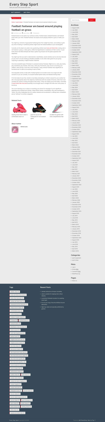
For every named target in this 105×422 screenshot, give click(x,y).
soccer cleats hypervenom (18, 397)
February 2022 (76, 147)
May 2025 (75, 61)
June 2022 (75, 138)
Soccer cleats (15, 394)
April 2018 (75, 248)
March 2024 (75, 92)
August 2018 (75, 240)
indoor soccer (15, 330)
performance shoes (16, 371)
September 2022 (76, 131)
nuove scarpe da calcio (17, 365)
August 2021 (75, 160)
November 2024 (76, 74)
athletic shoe (14, 291)
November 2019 (76, 206)
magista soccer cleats (17, 342)
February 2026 (76, 41)
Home (13, 22)
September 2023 (76, 105)
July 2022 (74, 136)
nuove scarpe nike (16, 368)
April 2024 (75, 89)
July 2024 (75, 83)
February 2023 (76, 120)
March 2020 (75, 198)
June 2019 (75, 217)
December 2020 (76, 178)
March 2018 (75, 251)
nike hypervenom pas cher (18, 352)
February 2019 (76, 226)
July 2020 (75, 189)
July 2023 (75, 109)
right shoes (26, 374)
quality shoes (14, 374)
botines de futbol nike (17, 301)
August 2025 (75, 54)
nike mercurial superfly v (17, 362)
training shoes (26, 406)
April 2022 (75, 142)
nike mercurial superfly (17, 358)
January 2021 (75, 176)
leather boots (14, 336)
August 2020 (75, 187)
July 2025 (75, 56)
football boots (24, 320)
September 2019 (76, 211)
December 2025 (76, 45)
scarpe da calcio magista (18, 381)
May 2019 (75, 220)
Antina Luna (18, 33)
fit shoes (13, 320)
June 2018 (75, 244)
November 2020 (76, 180)
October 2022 (76, 129)
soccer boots (28, 390)
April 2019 (75, 222)
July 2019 (74, 215)
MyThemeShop (83, 420)
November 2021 (76, 153)
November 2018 (76, 233)
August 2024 (75, 81)
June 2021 (75, 164)
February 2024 (76, 94)
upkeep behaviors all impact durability (51, 291)
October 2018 (76, 235)
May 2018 (75, 246)
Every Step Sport (23, 4)
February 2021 (76, 173)
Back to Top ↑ (92, 420)
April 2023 (75, 116)
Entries (75, 269)
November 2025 (76, 47)
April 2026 (75, 36)
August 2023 (75, 107)
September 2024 (76, 78)
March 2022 (75, 145)
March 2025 (75, 65)
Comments (76, 271)
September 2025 (76, 52)
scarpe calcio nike (16, 378)
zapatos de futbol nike (17, 413)
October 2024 (76, 76)
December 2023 (76, 98)
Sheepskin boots (15, 390)
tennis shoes (14, 406)
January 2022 (76, 149)
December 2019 (76, 204)
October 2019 (76, 209)
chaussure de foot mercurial (18, 304)
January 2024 (76, 96)
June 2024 (75, 85)
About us (74, 280)
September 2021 (76, 158)
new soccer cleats (16, 349)
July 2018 (74, 242)
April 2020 (75, 195)
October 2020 (76, 182)
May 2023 (75, 114)
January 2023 (76, 122)
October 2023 (76, 103)
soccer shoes (14, 400)
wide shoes (14, 409)
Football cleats (15, 323)
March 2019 (75, 224)
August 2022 (75, 134)
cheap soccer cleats (16, 307)
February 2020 (76, 200)
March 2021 (75, 171)
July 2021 (74, 162)
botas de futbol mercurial (18, 295)
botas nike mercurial (16, 298)
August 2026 (75, 27)
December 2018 (76, 231)
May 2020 (75, 193)
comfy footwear (15, 314)
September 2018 (76, 237)
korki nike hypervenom (17, 333)
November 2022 (76, 127)
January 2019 (76, 229)
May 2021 (74, 167)
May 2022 (75, 140)
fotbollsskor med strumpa (18, 326)
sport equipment (15, 12)
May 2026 (75, 34)
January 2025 (76, 69)
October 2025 (76, 50)
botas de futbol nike (52, 48)
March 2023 (75, 118)
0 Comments (36, 33)
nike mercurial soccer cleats (18, 355)
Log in (73, 267)
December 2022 (76, 125)
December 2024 (76, 72)
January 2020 (76, 202)
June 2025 (75, 58)
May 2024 (75, 87)
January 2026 (76, 43)
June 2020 (75, 191)
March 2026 (75, 39)
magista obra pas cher (17, 339)
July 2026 (75, 30)
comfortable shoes (16, 311)
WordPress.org (76, 273)
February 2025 (76, 67)
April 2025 (75, 63)
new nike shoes (15, 346)
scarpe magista (15, 384)
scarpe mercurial (15, 387)
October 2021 (76, 156)
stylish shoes (25, 403)
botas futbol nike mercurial (20, 83)
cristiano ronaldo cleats (17, 317)
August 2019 (75, 213)
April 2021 (75, 169)
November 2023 (76, 100)
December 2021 (76, 151)
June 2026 (75, 32)
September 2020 (76, 184)
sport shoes (27, 12)
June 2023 (75, 111)
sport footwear (27, 400)
